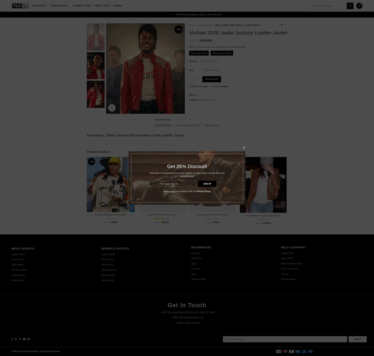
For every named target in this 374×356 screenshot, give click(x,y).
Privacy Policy (204, 191)
